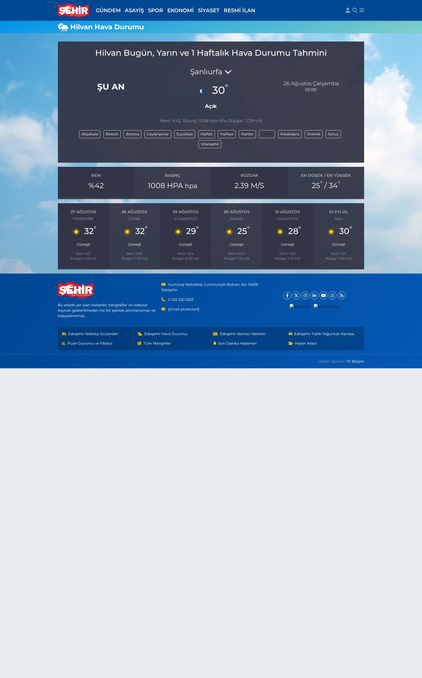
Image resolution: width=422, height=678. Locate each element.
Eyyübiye (185, 134)
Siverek (313, 134)
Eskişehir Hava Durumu (165, 334)
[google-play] (326, 306)
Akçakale (90, 134)
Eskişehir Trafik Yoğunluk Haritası (324, 334)
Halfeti (206, 134)
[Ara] (355, 10)
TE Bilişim (355, 361)
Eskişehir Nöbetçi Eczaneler (93, 334)
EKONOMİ (180, 10)
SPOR (155, 10)
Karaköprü (289, 134)
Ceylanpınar (158, 134)
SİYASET (209, 10)
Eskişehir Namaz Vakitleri (243, 334)
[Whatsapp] (332, 295)
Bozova (132, 134)
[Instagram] (305, 295)
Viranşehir (210, 144)
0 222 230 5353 (180, 299)
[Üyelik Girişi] (348, 10)
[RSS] (342, 295)
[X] (296, 295)
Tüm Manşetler (157, 343)
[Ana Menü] (361, 10)
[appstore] (300, 306)
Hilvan (267, 134)
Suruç (333, 134)
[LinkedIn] (314, 295)
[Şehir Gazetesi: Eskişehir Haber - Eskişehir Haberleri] (74, 10)
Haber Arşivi (306, 343)
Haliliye (226, 134)
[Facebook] (287, 295)
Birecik (112, 134)
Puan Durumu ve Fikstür (90, 343)
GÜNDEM (108, 10)
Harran (247, 134)
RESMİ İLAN (239, 10)
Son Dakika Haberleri (237, 343)
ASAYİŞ (134, 10)
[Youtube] (323, 295)
